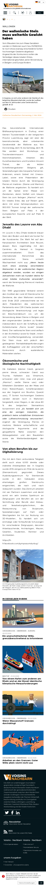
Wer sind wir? (29, 844)
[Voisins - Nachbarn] (4, 19)
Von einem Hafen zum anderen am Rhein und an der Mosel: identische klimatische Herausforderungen (22, 681)
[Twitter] (7, 812)
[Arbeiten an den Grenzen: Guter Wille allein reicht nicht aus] (23, 743)
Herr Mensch (9, 862)
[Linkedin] (18, 812)
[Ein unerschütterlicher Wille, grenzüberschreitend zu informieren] (23, 616)
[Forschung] (14, 12)
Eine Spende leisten (11, 844)
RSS (11, 831)
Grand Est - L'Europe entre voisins (17, 865)
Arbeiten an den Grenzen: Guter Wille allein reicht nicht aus (20, 761)
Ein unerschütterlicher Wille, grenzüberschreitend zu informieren (22, 637)
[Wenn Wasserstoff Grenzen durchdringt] (23, 703)
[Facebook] (12, 812)
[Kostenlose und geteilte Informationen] (17, 5)
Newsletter (15, 822)
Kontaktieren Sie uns (31, 847)
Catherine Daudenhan (11, 115)
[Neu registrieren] (30, 12)
